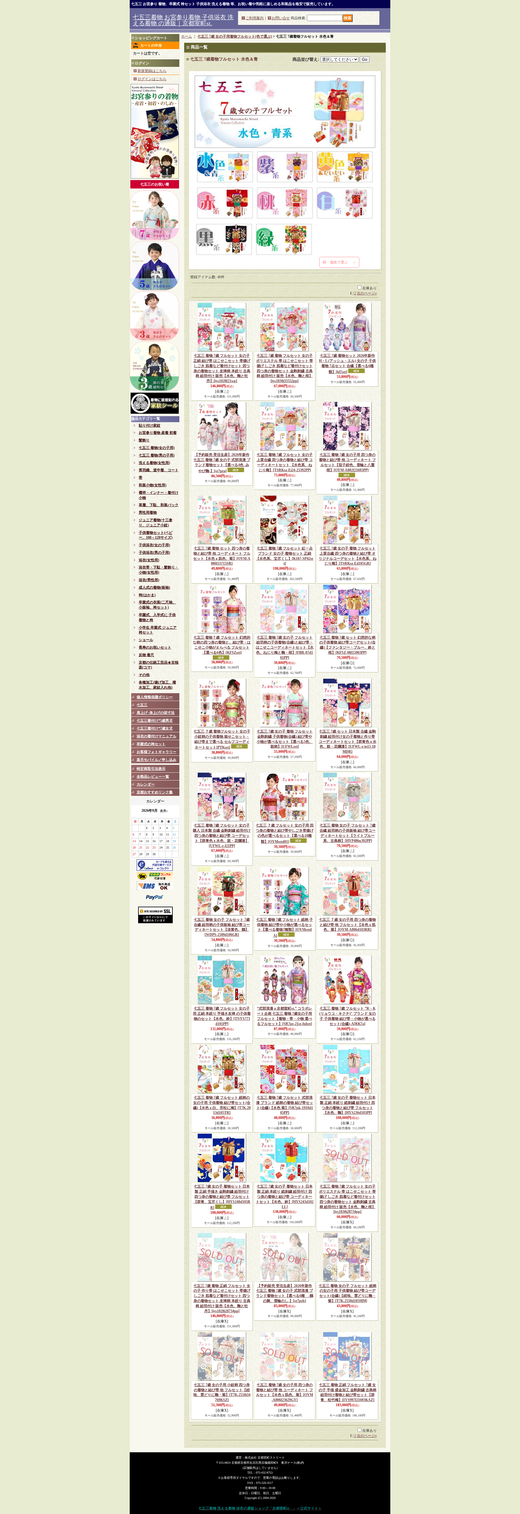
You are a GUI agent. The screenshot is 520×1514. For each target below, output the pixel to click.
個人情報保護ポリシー (155, 697)
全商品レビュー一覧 (153, 776)
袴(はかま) (147, 595)
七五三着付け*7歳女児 (155, 728)
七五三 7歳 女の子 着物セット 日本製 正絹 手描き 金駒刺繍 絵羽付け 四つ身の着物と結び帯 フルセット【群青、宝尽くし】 (221, 1197)
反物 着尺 (146, 655)
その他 (144, 675)
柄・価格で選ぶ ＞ (339, 262)
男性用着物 (148, 512)
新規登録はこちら (152, 71)
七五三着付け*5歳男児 (155, 720)
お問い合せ (281, 18)
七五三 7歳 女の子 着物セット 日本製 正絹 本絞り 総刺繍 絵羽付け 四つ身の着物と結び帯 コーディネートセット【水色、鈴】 (285, 1196)
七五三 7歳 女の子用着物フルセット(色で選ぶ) (234, 36)
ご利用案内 (255, 18)
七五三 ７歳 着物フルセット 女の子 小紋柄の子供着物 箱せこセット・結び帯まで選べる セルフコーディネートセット (221, 739)
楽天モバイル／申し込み (156, 760)
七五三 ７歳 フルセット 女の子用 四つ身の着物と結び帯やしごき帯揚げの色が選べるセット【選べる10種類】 (285, 833)
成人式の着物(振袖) (154, 587)
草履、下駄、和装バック (158, 505)
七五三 (142, 705)
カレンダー (146, 784)
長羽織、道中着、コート (158, 470)
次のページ (367, 293)
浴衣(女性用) (149, 560)
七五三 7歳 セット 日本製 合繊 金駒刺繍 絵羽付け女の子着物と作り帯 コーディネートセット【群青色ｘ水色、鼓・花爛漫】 (347, 741)
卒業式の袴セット (151, 744)
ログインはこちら (152, 79)
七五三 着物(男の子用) (157, 455)
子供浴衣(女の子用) (154, 545)
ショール (146, 640)
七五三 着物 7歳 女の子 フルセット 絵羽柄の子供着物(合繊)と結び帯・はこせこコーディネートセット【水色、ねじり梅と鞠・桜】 (285, 647)
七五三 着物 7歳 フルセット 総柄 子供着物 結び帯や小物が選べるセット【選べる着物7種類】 (284, 927)
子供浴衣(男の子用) (154, 552)
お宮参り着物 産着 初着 (158, 433)
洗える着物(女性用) (154, 463)
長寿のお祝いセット (155, 647)
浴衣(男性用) (149, 580)
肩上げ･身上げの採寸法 (156, 713)
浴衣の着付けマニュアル (156, 736)
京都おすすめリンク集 (155, 792)
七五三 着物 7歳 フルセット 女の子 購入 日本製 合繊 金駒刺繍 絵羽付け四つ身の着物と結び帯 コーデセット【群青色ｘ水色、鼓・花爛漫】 (222, 835)
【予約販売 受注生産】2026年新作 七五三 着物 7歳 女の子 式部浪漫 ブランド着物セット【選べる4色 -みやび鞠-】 (221, 463)
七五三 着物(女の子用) (157, 448)
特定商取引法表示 (151, 769)
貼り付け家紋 (149, 425)
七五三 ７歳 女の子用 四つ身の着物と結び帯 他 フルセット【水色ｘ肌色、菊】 (347, 924)
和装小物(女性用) (152, 485)
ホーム (186, 36)
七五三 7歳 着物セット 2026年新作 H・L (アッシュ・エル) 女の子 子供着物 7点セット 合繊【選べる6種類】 (347, 364)
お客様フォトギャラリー (156, 752)
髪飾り (144, 440)
